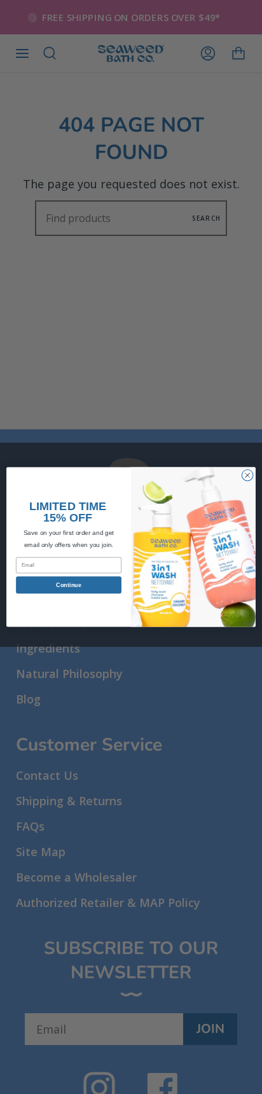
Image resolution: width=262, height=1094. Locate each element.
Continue (68, 585)
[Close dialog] (247, 475)
